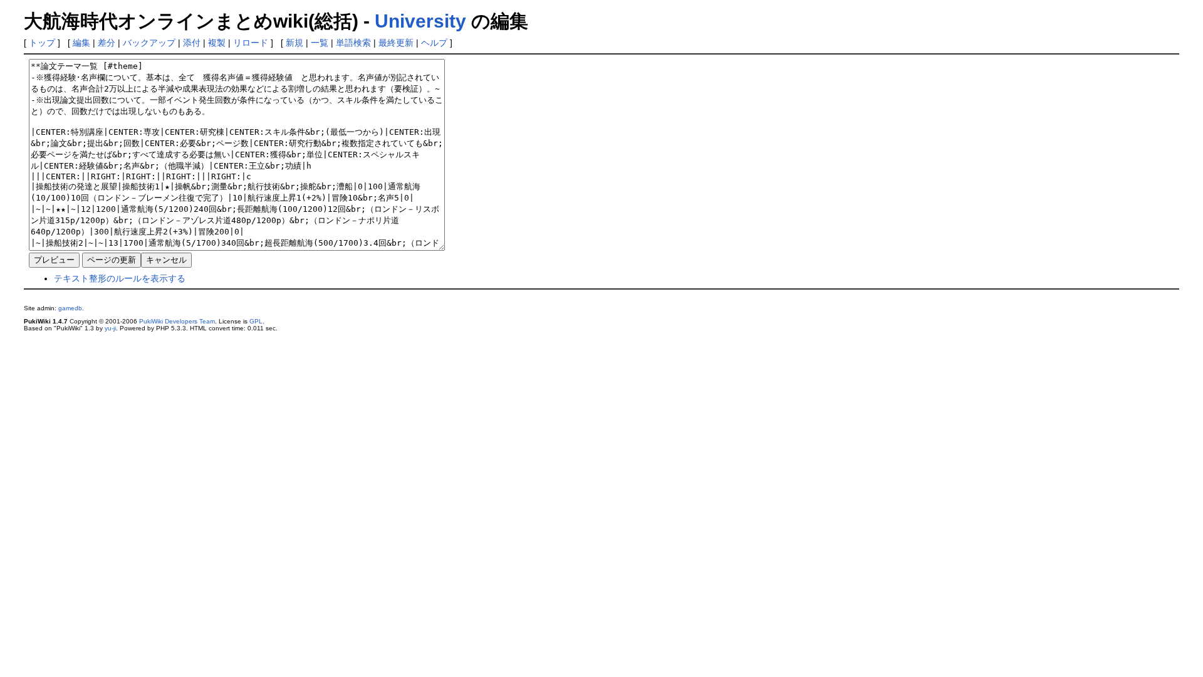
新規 (294, 43)
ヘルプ (434, 43)
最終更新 (396, 43)
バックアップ (149, 43)
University (420, 21)
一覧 (319, 43)
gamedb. (71, 308)
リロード (250, 43)
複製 (217, 43)
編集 (81, 43)
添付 (191, 43)
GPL (256, 321)
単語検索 (353, 43)
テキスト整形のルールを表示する (119, 278)
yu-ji (110, 328)
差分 (106, 43)
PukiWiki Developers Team (177, 321)
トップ (42, 43)
